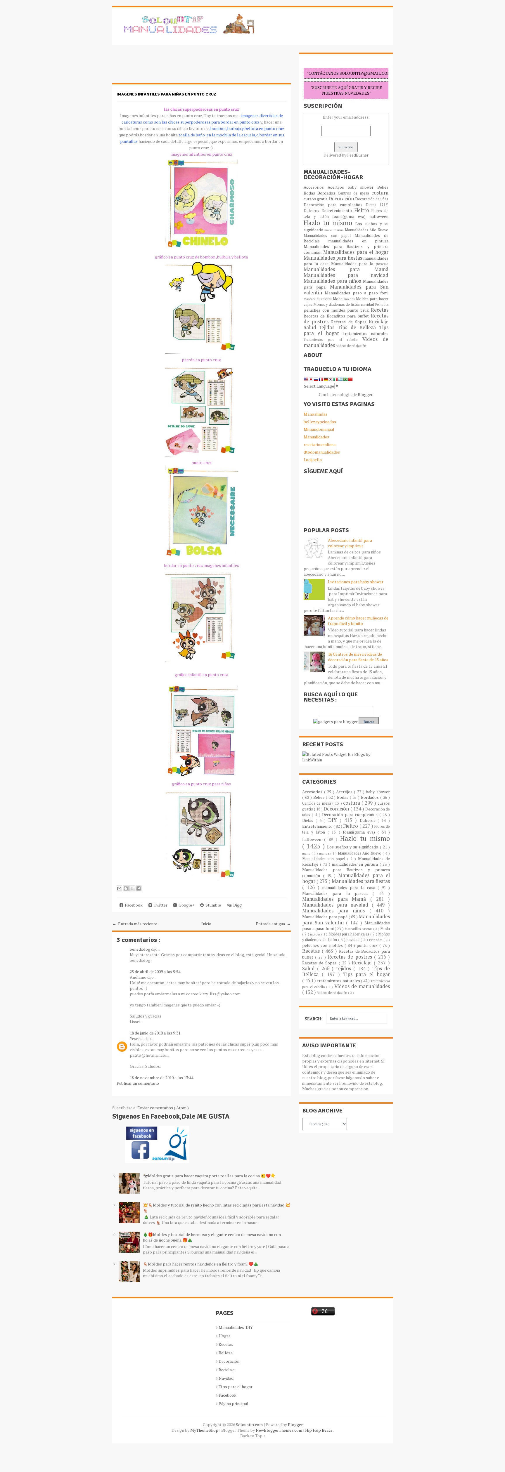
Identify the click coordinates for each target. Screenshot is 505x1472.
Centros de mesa (354, 193)
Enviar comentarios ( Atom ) (163, 1107)
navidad (368, 304)
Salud (311, 327)
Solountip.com (250, 1424)
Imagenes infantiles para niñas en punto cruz (166, 94)
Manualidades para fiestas (333, 258)
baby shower (363, 187)
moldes (350, 299)
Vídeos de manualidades (362, 986)
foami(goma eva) (350, 216)
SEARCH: (313, 1018)
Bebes (382, 187)
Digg (236, 905)
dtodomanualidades (322, 452)
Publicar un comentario (138, 1083)
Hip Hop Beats (319, 1430)
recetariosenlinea (319, 444)
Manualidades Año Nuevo (366, 230)
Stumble (212, 905)
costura (379, 193)
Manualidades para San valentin (346, 290)
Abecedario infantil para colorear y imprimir (350, 542)
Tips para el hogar (366, 974)
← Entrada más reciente (134, 923)
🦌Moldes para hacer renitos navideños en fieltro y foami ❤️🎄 (200, 1264)
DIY (384, 204)
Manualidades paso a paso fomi (356, 293)
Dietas (373, 204)
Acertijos (338, 187)
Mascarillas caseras (318, 299)
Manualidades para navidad (346, 275)
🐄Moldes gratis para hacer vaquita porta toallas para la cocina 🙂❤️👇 (209, 1175)
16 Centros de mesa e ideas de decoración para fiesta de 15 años (358, 656)
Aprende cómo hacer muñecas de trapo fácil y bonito (358, 620)
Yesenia (137, 1038)
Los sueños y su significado (353, 847)
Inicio (206, 923)
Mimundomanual (319, 429)
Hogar (224, 1336)
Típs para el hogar (235, 1386)
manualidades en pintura (358, 241)
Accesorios (316, 187)
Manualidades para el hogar (355, 252)
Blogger (365, 394)
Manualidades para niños (333, 281)
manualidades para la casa (350, 887)
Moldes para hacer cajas (349, 934)
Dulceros (312, 210)
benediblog (140, 949)
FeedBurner (358, 155)
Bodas (310, 193)
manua (339, 230)
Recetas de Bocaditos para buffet (337, 316)
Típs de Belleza (358, 327)
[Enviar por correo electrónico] (119, 888)
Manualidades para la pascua (360, 263)
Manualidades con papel (329, 235)
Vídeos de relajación (351, 345)
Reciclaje (378, 321)
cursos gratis (316, 199)
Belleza (226, 1352)
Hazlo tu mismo (329, 222)
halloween (378, 216)
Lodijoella (313, 459)
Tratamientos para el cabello (333, 339)
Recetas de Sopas (350, 321)
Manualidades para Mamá (346, 269)
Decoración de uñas (371, 199)
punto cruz (359, 310)
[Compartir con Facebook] (138, 888)
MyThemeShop (204, 1430)
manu (329, 230)
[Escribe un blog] (126, 888)
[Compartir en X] (132, 888)
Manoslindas (315, 414)
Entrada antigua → (273, 923)
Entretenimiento (337, 210)
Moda (338, 298)
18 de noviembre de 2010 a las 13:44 (161, 1077)
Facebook (133, 905)
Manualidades (316, 437)
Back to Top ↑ (252, 1435)
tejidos (328, 327)
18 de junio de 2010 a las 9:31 (155, 1033)
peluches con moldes (325, 310)
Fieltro (363, 210)
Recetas (379, 310)
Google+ (185, 905)
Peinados (381, 304)
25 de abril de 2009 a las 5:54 (155, 971)
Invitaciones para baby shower (355, 581)
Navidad (226, 1378)
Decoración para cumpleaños (335, 204)
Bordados (327, 193)
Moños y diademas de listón (337, 304)
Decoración (341, 198)
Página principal (233, 1403)
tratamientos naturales (366, 333)
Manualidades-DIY (236, 1327)
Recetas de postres (351, 957)
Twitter (159, 905)
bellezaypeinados (320, 421)
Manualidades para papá (325, 916)
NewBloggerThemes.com (279, 1430)
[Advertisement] (159, 67)
